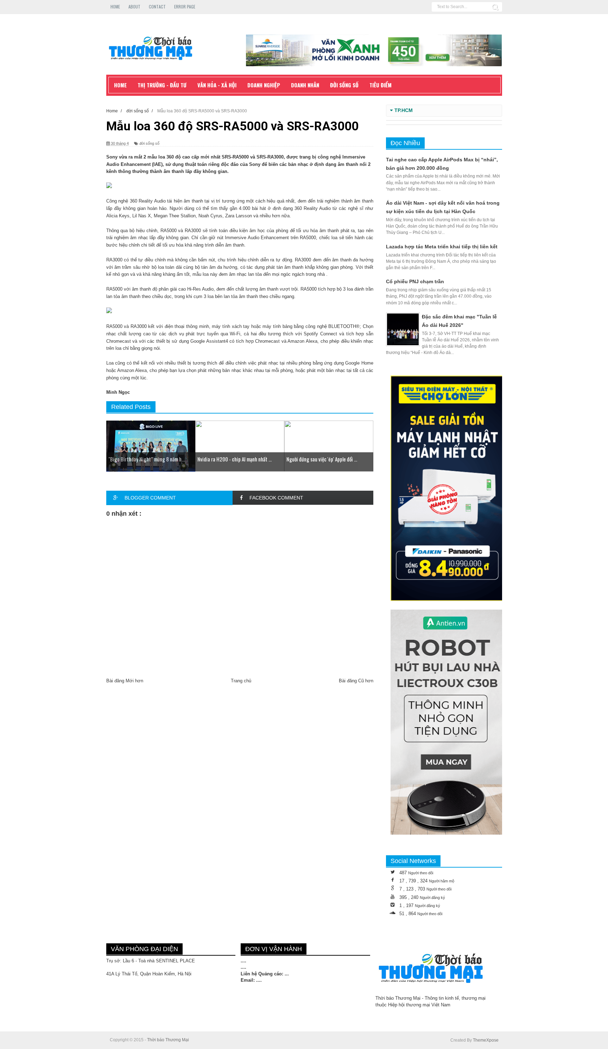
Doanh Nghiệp (263, 85)
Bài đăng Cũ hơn (356, 680)
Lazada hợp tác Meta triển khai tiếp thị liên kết (442, 246)
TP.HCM (403, 110)
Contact (157, 7)
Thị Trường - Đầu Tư (162, 85)
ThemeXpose (486, 1040)
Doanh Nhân (305, 85)
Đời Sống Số (344, 85)
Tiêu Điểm (380, 85)
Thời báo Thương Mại (168, 1039)
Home (115, 7)
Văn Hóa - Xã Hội (216, 85)
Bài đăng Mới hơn (124, 680)
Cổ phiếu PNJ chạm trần (415, 281)
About (134, 7)
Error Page (184, 7)
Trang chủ (241, 680)
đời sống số (149, 143)
